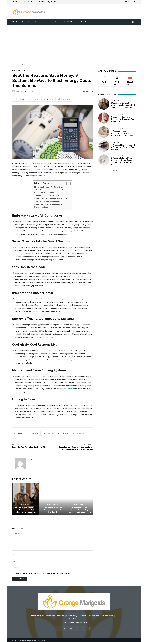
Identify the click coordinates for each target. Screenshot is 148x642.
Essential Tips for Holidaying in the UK (28, 447)
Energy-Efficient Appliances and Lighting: (53, 198)
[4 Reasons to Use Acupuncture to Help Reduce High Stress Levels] (79, 499)
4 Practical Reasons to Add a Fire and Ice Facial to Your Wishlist (123, 147)
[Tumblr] (83, 628)
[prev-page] (13, 518)
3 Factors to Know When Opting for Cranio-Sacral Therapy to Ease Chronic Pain (122, 161)
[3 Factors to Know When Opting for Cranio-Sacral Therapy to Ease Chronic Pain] (103, 160)
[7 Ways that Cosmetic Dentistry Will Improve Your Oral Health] (52, 499)
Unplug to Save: (42, 207)
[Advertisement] (74, 43)
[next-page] (17, 518)
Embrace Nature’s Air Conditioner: (49, 187)
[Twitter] (128, 1)
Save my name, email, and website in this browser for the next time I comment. (43, 573)
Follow (117, 77)
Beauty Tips (25, 505)
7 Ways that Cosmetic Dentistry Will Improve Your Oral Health (52, 510)
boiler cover (70, 389)
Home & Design (23, 65)
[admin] (14, 91)
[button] (133, 22)
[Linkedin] (71, 628)
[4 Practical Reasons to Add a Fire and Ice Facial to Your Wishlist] (103, 146)
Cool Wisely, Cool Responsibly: (48, 201)
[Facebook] (123, 1)
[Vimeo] (131, 1)
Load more (116, 170)
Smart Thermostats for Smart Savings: (52, 190)
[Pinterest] (77, 628)
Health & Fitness (52, 505)
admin (20, 91)
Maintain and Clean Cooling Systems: (50, 204)
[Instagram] (126, 1)
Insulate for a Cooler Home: (47, 196)
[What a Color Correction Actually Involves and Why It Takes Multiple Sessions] (25, 499)
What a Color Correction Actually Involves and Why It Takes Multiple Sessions (25, 510)
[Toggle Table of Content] (67, 184)
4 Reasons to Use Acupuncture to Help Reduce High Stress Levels (79, 510)
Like (104, 77)
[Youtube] (134, 1)
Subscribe (130, 77)
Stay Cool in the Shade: (45, 193)
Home (14, 65)
